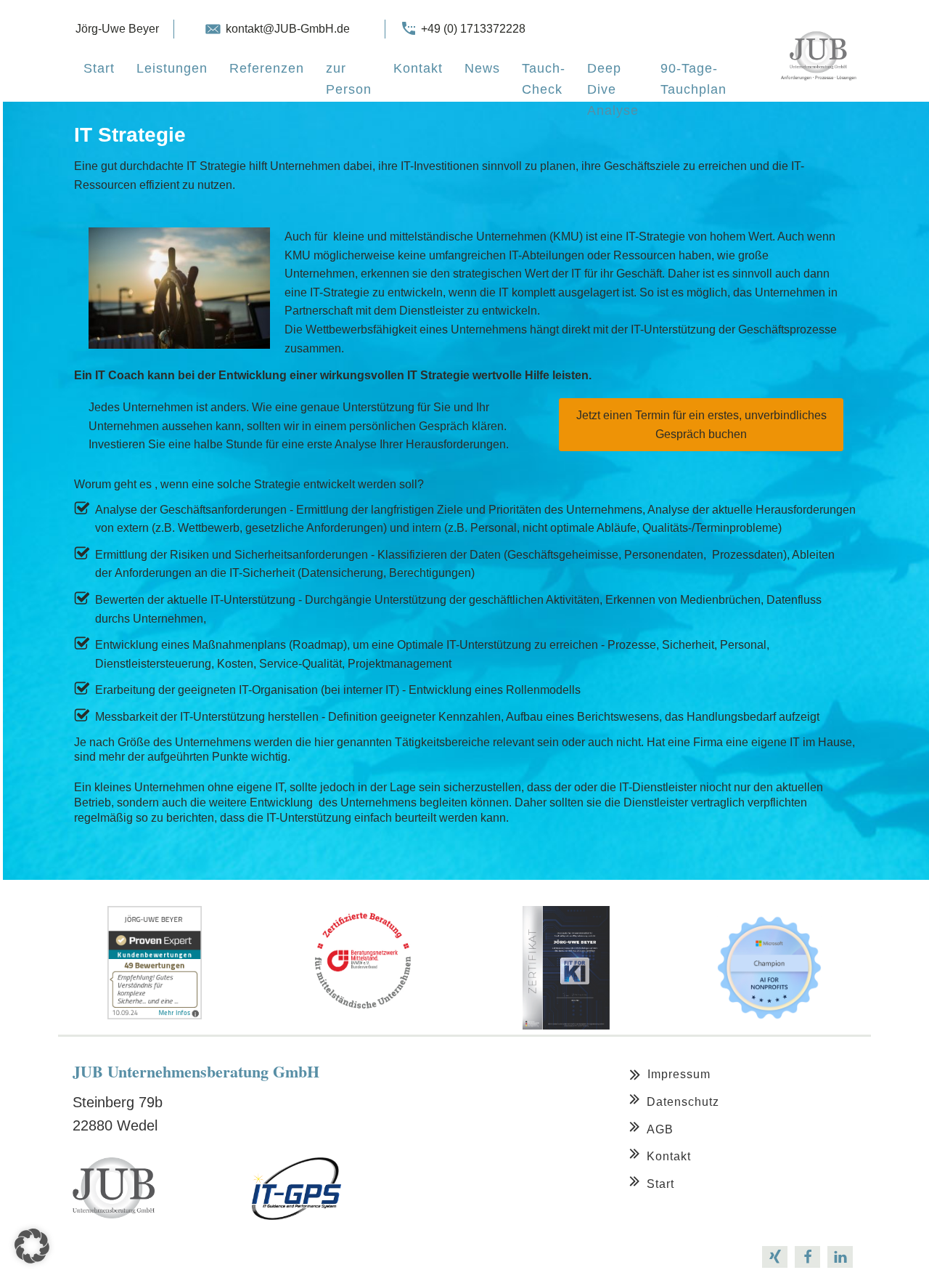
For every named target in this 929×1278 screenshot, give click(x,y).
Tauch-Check (543, 79)
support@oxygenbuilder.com (238, 1256)
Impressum (679, 1074)
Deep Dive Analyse (613, 89)
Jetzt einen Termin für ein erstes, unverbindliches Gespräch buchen (701, 424)
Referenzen (266, 68)
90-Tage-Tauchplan (693, 79)
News (482, 68)
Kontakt (418, 68)
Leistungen (172, 68)
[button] (32, 1246)
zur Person (349, 79)
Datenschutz (683, 1102)
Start (99, 68)
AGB (660, 1129)
